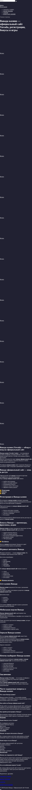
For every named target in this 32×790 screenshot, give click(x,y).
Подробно (3, 717)
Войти (2, 5)
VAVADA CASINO (5, 776)
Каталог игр (3, 752)
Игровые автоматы (8, 580)
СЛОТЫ (5, 12)
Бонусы (4, 492)
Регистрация (3, 7)
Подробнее (3, 730)
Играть (2, 53)
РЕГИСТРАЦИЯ (8, 11)
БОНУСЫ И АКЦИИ (9, 14)
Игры (3, 493)
